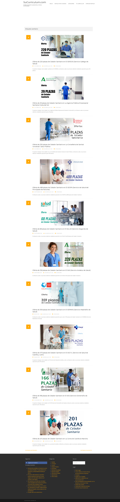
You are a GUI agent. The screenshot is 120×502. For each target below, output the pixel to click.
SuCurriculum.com (34, 2)
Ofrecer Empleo (90, 3)
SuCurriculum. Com (48, 107)
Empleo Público (55, 467)
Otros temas (54, 476)
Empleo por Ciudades (60, 3)
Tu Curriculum (80, 3)
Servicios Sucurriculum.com (81, 488)
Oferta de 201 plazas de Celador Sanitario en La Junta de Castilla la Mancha (60, 439)
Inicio (51, 3)
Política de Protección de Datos (82, 486)
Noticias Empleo (55, 471)
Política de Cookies (79, 484)
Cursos (53, 465)
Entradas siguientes (86, 450)
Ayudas (53, 462)
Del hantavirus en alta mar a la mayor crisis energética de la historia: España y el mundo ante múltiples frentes (37, 482)
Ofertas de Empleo (56, 473)
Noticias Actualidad (56, 470)
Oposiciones (58, 107)
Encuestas (54, 468)
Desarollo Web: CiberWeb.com (30, 500)
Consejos (54, 463)
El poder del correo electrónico (35, 492)
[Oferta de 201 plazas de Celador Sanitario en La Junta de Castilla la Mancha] (62, 422)
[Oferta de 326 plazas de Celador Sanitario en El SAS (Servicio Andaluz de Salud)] (62, 254)
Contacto (77, 475)
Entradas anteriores (31, 450)
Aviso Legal (78, 470)
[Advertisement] (60, 17)
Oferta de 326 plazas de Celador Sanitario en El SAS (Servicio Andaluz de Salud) (61, 270)
